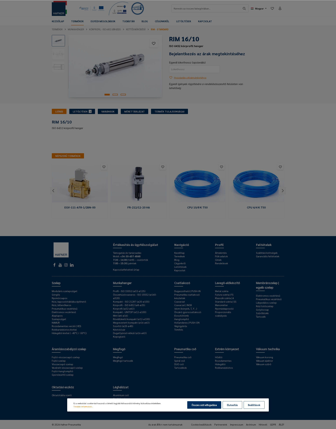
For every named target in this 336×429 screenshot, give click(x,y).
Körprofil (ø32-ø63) (124, 308)
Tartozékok (180, 367)
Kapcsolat (179, 270)
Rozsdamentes (223, 360)
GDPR (273, 424)
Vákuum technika (268, 349)
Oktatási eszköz (63, 387)
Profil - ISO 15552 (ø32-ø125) (129, 291)
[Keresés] (244, 8)
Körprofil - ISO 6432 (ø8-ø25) (129, 305)
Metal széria (221, 291)
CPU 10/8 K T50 (197, 207)
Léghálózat (121, 387)
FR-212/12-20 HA (138, 207)
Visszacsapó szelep (62, 364)
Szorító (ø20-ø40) (123, 326)
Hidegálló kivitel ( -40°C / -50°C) (69, 333)
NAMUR (56, 322)
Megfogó (119, 349)
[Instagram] (66, 265)
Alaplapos (57, 315)
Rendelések (221, 263)
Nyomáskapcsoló (224, 308)
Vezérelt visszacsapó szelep (67, 367)
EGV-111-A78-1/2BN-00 (79, 207)
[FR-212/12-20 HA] (138, 184)
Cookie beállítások (201, 424)
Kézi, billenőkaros (61, 305)
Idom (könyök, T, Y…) (185, 308)
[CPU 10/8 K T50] (197, 184)
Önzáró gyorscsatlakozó (187, 312)
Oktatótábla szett (62, 395)
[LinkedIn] (72, 265)
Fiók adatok (221, 256)
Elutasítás (232, 404)
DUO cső (179, 364)
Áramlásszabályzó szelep (69, 349)
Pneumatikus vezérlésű (64, 308)
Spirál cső (179, 360)
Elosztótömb (181, 315)
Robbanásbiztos (224, 367)
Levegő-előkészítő (227, 283)
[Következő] (282, 190)
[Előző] (53, 190)
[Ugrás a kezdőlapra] (59, 8)
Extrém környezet (227, 349)
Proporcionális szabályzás (223, 313)
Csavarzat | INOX (183, 305)
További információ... (83, 406)
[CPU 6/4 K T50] (256, 184)
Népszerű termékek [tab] (67, 155)
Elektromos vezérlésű (64, 312)
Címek (218, 259)
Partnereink (220, 424)
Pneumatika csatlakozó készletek (187, 296)
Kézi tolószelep (264, 306)
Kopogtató (119, 336)
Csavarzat (179, 301)
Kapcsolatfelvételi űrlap (126, 269)
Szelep (56, 283)
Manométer (221, 305)
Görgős (56, 294)
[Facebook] (54, 265)
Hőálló (218, 357)
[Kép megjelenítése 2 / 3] (115, 94)
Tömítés (178, 329)
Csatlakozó (182, 283)
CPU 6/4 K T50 (256, 207)
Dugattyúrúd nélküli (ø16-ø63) (130, 333)
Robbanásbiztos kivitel (64, 329)
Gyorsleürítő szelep (63, 374)
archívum (251, 424)
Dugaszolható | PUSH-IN (187, 291)
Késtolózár (119, 329)
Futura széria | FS (224, 294)
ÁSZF (281, 424)
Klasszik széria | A (224, 298)
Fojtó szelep (59, 360)
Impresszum (236, 424)
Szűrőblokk (262, 313)
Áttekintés (221, 252)
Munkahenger (122, 283)
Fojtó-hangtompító (62, 371)
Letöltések (180, 266)
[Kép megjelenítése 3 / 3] (123, 94)
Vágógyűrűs (180, 326)
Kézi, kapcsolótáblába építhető (69, 301)
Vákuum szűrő (263, 364)
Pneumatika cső (185, 349)
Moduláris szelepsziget (64, 291)
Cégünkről (180, 263)
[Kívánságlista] (272, 8)
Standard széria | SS (225, 301)
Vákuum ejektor (264, 360)
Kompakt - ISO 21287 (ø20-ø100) (131, 301)
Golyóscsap (262, 309)
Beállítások (254, 404)
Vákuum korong (264, 357)
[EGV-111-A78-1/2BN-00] (80, 184)
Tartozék (261, 316)
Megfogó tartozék (123, 360)
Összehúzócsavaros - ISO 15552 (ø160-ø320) (135, 296)
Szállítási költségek (267, 252)
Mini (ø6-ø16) (120, 315)
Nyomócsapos (59, 298)
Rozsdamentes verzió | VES (66, 326)
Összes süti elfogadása (204, 404)
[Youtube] (60, 265)
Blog (176, 259)
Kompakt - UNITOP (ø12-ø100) (129, 312)
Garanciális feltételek (267, 256)
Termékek (179, 256)
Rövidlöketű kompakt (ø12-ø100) (131, 319)
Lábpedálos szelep (266, 302)
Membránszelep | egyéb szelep (267, 285)
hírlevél (263, 424)
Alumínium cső (121, 395)
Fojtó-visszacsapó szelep (66, 357)
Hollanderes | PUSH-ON (187, 322)
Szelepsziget (59, 319)
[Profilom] (280, 8)
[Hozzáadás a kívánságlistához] (153, 43)
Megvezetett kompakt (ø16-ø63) (131, 322)
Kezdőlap (179, 252)
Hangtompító (181, 319)
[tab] (59, 111)
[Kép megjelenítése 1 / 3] (107, 94)
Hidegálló (220, 364)
